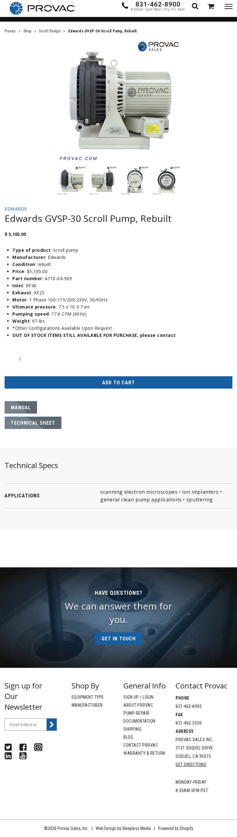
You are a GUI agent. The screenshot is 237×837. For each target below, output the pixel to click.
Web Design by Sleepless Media (123, 828)
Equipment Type (88, 697)
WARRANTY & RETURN (144, 753)
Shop (27, 31)
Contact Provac (140, 745)
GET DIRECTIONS (191, 764)
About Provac (138, 705)
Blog (128, 737)
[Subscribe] (52, 724)
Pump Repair (136, 713)
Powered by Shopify (175, 828)
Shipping (132, 729)
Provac (10, 31)
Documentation (139, 721)
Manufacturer (87, 705)
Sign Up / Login (138, 697)
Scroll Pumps (49, 31)
